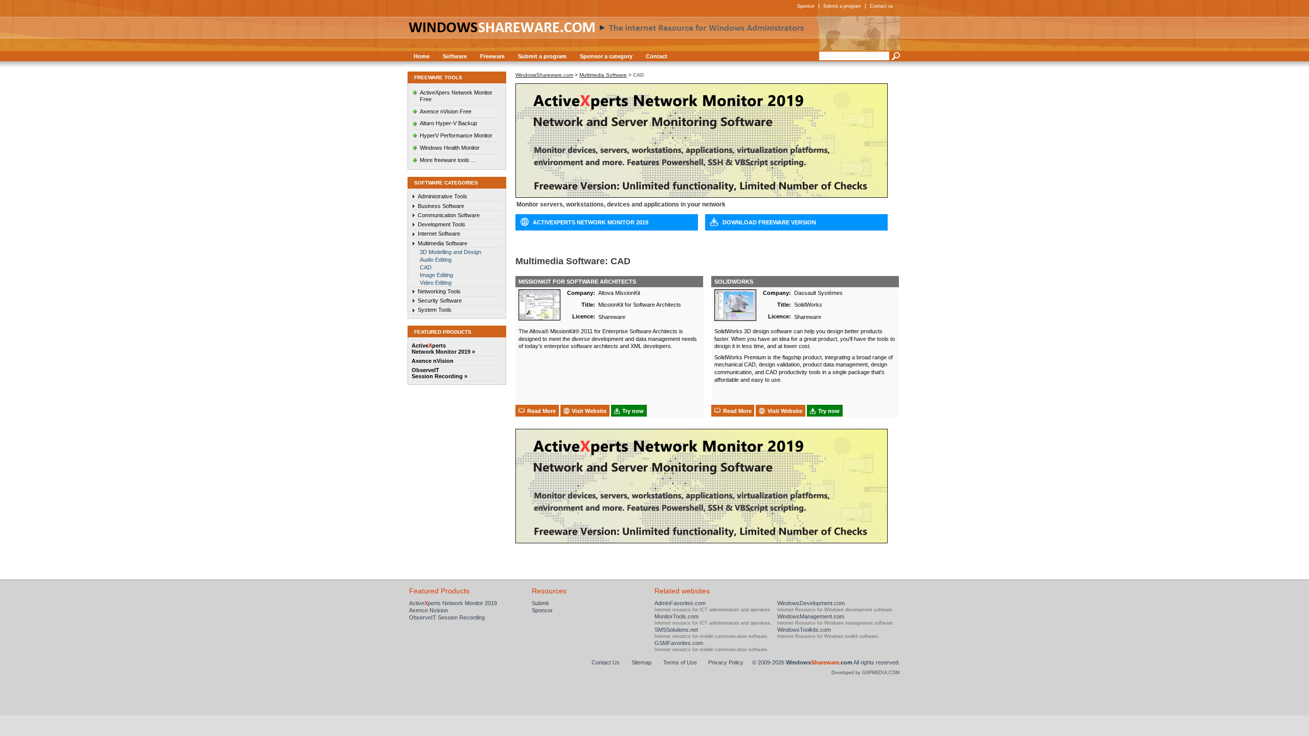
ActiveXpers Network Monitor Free (456, 95)
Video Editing (436, 283)
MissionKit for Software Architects (577, 282)
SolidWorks (733, 282)
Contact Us (606, 662)
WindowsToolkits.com (804, 630)
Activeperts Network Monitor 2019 (453, 603)
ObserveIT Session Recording (447, 617)
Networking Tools (439, 291)
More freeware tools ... (448, 160)
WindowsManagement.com (810, 616)
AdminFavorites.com (680, 603)
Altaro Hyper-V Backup (448, 123)
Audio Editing (436, 260)
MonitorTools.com (676, 616)
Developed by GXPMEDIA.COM (865, 672)
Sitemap (641, 662)
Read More (541, 411)
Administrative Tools (442, 196)
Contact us (881, 6)
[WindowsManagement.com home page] (654, 33)
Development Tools (441, 224)
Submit (540, 603)
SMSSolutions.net (676, 630)
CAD (426, 267)
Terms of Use (680, 662)
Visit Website (589, 411)
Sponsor (806, 6)
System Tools (435, 310)
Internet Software (439, 234)
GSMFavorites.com (678, 643)
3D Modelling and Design (450, 252)
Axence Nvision (428, 610)
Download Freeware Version (769, 222)
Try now (633, 411)
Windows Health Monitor (450, 148)
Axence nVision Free (445, 111)
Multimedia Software (442, 243)
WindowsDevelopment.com (811, 603)
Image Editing (436, 275)
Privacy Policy (725, 662)
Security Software (440, 300)
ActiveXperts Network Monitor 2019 (590, 222)
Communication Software (449, 215)
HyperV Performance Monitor (456, 135)
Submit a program (842, 6)
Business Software (441, 206)
